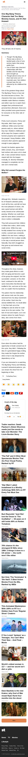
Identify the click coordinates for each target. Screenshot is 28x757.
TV (3, 376)
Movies (15, 737)
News (4, 737)
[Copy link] (3, 396)
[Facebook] (3, 393)
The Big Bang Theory (11, 376)
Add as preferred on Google (9, 26)
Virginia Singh (10, 29)
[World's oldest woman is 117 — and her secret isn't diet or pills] (14, 675)
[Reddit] (12, 393)
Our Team (22, 748)
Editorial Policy (12, 750)
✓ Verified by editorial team (8, 24)
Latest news (10, 6)
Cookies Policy (12, 745)
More (14, 720)
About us (11, 748)
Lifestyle (5, 742)
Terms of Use (20, 745)
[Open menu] (24, 2)
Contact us (16, 748)
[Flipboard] (21, 393)
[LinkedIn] (16, 393)
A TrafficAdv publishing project (18, 754)
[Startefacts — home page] (4, 2)
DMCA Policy (5, 748)
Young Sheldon (6, 379)
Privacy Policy (5, 745)
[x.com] (8, 393)
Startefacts (4, 6)
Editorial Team (5, 750)
